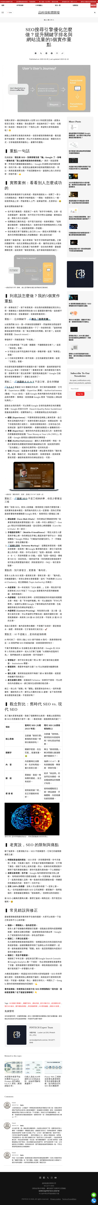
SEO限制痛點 (43, 1006)
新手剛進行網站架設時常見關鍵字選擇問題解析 (80, 152)
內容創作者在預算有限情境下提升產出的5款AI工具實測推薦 (80, 168)
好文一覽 (57, 5)
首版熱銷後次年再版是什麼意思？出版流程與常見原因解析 (79, 202)
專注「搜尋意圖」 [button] (41, 319)
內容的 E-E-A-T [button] (25, 381)
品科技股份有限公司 (49, 1183)
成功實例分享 (56, 1003)
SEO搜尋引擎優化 (15, 1003)
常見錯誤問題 (32, 1006)
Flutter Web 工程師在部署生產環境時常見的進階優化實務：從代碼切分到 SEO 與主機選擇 (53, 1081)
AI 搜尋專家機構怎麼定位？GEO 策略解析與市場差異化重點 (80, 305)
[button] (3, 12)
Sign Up (80, 394)
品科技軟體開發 (49, 12)
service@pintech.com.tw (49, 1191)
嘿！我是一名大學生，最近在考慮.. (49, 1)
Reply (22, 1105)
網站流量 (36, 1003)
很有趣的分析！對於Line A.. (70, 1)
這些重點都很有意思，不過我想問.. (26, 1)
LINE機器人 (39, 5)
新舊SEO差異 (54, 1006)
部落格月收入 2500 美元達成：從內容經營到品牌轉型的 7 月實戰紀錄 (80, 338)
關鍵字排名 (27, 1003)
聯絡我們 (93, 5)
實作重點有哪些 (21, 1006)
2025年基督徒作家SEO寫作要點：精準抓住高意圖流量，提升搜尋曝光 (80, 184)
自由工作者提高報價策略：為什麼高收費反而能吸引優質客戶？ (80, 218)
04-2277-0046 (49, 1186)
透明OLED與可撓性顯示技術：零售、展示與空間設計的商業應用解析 (80, 356)
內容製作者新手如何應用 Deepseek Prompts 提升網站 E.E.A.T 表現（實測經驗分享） (13, 1081)
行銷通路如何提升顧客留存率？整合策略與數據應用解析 (80, 234)
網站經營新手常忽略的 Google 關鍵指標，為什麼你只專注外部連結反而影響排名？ (80, 135)
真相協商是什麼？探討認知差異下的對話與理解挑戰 (80, 250)
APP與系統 (20, 5)
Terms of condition (69, 1199)
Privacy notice (55, 1199)
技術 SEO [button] (22, 498)
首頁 (3, 5)
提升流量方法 (45, 1003)
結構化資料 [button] (15, 545)
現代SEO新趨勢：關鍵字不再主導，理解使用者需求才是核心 (80, 321)
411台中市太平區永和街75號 (49, 1193)
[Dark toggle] (95, 12)
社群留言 (75, 5)
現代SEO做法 (9, 1006)
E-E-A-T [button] (10, 387)
